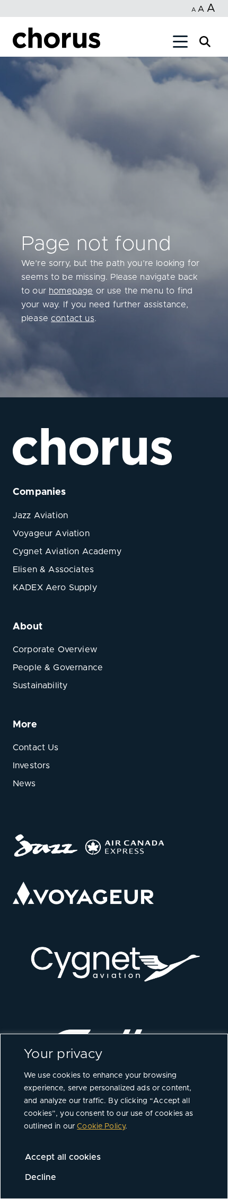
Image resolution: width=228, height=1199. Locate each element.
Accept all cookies (63, 1157)
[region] (114, 1116)
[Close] (20, 43)
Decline (40, 1177)
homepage (71, 291)
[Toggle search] (205, 40)
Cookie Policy (101, 1126)
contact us (72, 318)
